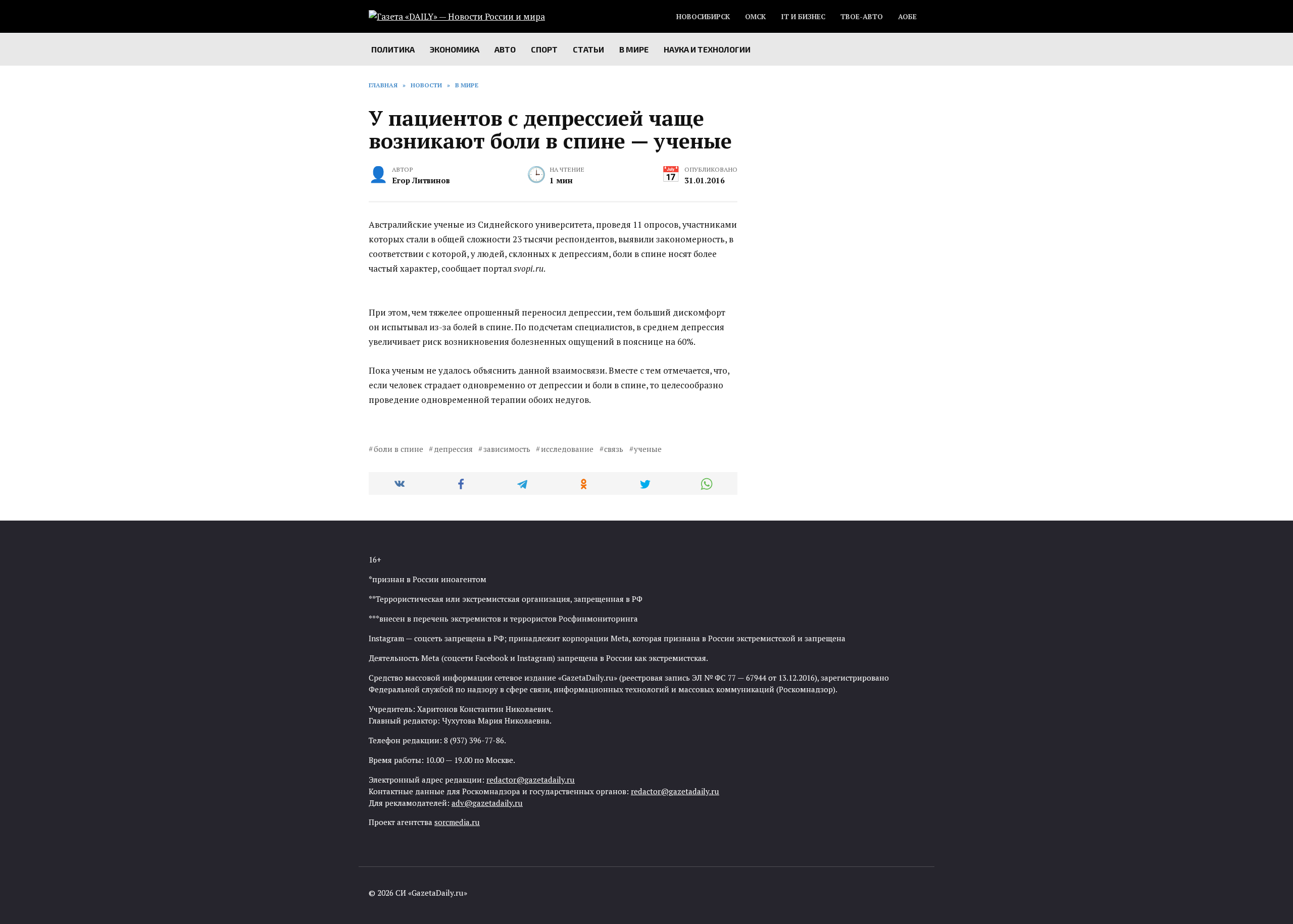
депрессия (453, 449)
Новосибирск (703, 16)
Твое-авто (861, 16)
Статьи (588, 49)
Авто (505, 49)
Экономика (454, 49)
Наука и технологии (707, 49)
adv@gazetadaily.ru (487, 803)
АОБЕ (907, 16)
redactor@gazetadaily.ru (530, 780)
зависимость (506, 449)
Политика (393, 49)
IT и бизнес (803, 16)
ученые (648, 449)
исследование (567, 449)
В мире (634, 49)
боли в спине (398, 449)
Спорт (544, 49)
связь (613, 449)
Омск (755, 16)
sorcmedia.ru (457, 822)
